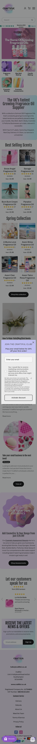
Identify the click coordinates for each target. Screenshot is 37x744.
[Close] (33, 342)
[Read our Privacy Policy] (31, 378)
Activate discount (18, 398)
